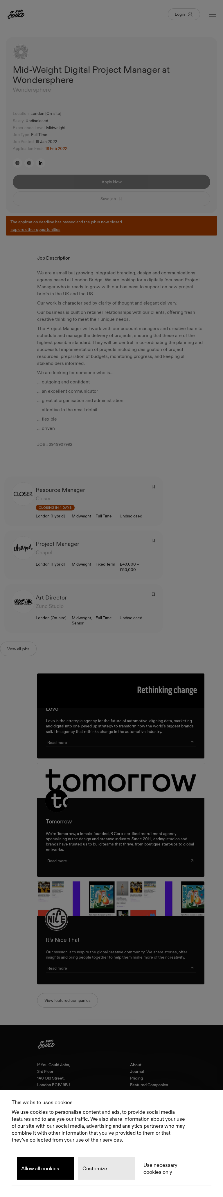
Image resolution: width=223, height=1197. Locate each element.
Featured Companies (149, 1085)
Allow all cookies (40, 1168)
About (135, 1065)
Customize (94, 1168)
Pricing (136, 1078)
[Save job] (153, 486)
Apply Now (112, 181)
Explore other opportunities (35, 229)
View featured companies (67, 1000)
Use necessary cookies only (160, 1168)
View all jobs (18, 648)
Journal (137, 1071)
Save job (108, 198)
